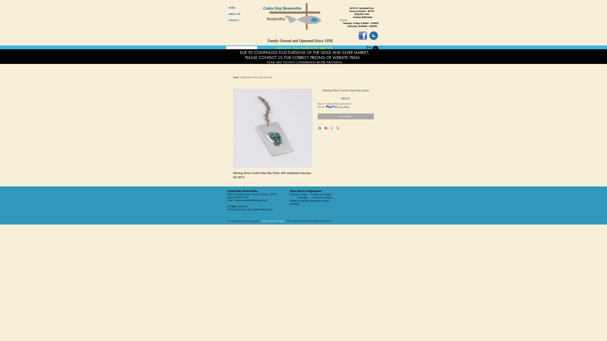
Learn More (343, 107)
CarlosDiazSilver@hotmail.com (251, 200)
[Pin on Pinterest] (326, 128)
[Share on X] (338, 128)
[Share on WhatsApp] (332, 128)
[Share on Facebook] (320, 128)
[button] (373, 48)
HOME (232, 7)
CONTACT (234, 20)
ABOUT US (234, 14)
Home (235, 77)
